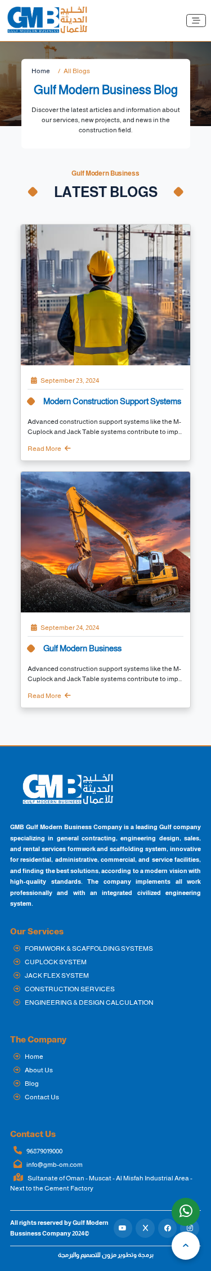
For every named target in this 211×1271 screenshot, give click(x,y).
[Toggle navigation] (196, 20)
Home (41, 71)
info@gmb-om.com (54, 1165)
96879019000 (43, 1151)
